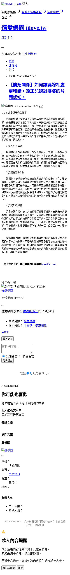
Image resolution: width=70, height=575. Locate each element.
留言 (35, 311)
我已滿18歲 (9, 568)
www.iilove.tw (49, 264)
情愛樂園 (7, 290)
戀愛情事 (29, 321)
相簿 (11, 61)
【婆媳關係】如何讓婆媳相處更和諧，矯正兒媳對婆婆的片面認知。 (37, 91)
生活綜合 (31, 53)
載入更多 (7, 338)
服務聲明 (39, 525)
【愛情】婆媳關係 (35, 325)
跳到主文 (7, 37)
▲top (4, 331)
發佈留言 (7, 360)
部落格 (13, 65)
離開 (20, 568)
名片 (11, 69)
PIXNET (17, 521)
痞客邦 (27, 311)
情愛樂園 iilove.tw (23, 28)
